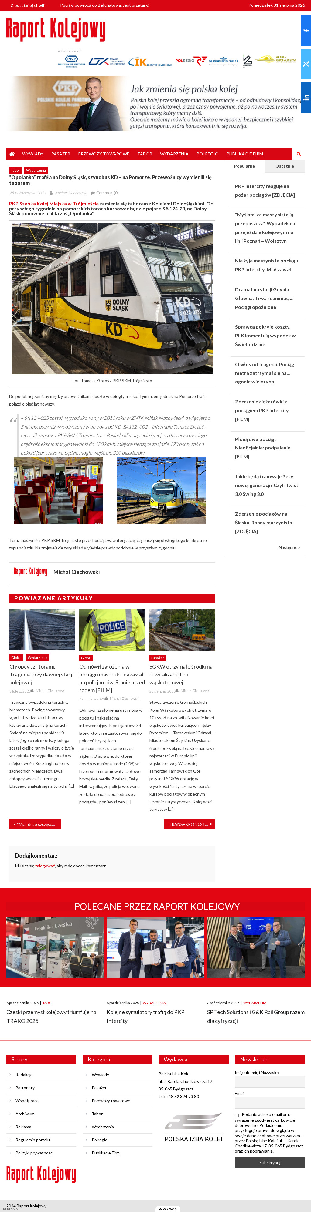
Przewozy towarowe (103, 153)
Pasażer (60, 153)
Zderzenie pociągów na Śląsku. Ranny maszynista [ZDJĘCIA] (263, 522)
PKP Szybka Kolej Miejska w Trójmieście (54, 203)
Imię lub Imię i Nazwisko (257, 1072)
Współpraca (27, 1100)
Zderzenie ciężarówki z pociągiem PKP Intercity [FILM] (262, 410)
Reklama (23, 1126)
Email (239, 1093)
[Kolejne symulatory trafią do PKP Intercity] (155, 953)
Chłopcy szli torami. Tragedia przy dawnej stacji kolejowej (41, 674)
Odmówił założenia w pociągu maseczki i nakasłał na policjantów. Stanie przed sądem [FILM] (112, 678)
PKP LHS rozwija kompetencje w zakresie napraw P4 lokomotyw (120, 7)
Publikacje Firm (245, 153)
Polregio (208, 153)
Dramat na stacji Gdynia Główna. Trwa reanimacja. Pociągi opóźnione (264, 298)
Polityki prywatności (34, 1152)
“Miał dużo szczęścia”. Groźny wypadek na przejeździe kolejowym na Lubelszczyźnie (39, 824)
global (16, 657)
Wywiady (32, 153)
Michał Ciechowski (71, 192)
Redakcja (23, 1074)
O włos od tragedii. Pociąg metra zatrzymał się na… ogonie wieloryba (264, 373)
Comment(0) (107, 192)
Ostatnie (284, 166)
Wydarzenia (174, 153)
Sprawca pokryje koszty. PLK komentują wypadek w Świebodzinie (265, 335)
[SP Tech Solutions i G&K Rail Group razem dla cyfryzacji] (256, 953)
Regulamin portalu (32, 1139)
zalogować (45, 865)
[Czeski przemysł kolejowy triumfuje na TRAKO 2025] (55, 953)
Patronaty (25, 1087)
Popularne (244, 166)
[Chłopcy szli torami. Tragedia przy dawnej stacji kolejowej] (42, 629)
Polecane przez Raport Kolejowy (157, 906)
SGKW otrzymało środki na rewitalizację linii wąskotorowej (181, 674)
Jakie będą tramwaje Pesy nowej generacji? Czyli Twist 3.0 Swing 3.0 (266, 485)
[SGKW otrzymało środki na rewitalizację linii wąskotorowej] (182, 630)
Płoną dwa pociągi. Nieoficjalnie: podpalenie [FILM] (262, 447)
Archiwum (25, 1113)
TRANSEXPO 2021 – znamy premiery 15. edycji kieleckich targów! (192, 824)
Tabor (144, 153)
